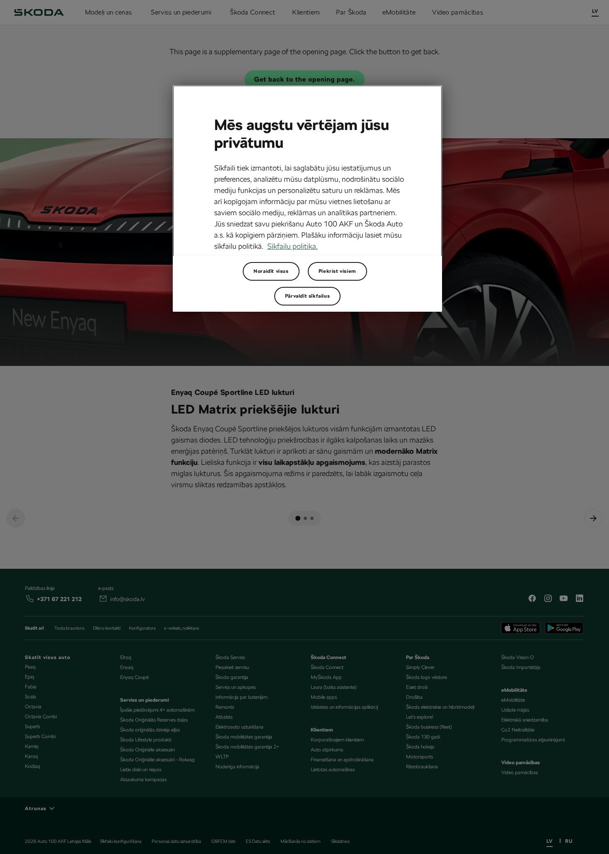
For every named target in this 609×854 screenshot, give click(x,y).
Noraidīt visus (271, 271)
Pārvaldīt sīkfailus (307, 296)
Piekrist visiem (337, 271)
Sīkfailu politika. (292, 246)
